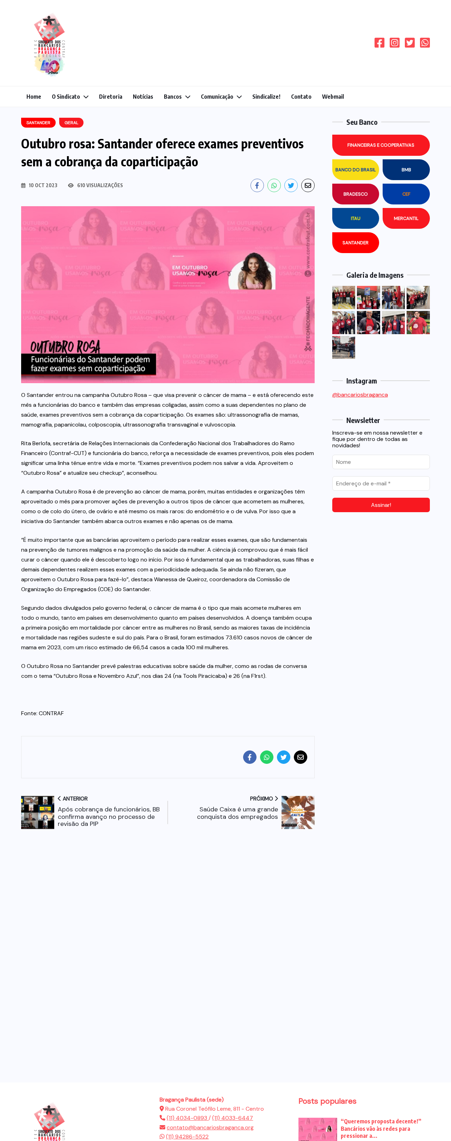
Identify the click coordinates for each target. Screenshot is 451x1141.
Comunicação (217, 96)
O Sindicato (66, 96)
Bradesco (356, 194)
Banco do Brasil (355, 170)
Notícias (143, 96)
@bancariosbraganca (360, 394)
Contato (301, 96)
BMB (406, 170)
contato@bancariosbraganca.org (210, 1127)
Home (33, 96)
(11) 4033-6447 (232, 1118)
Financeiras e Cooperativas (380, 145)
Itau (355, 218)
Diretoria (110, 96)
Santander (355, 243)
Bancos (173, 96)
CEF (406, 194)
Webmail (333, 96)
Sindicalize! (266, 96)
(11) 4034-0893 (188, 1118)
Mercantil (406, 218)
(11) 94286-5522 (187, 1136)
